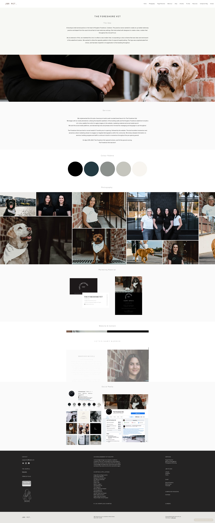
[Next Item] (212, 228)
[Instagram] (26, 463)
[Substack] (23, 463)
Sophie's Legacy (97, 484)
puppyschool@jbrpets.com (28, 459)
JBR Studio (173, 517)
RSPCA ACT (96, 481)
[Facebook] (29, 463)
